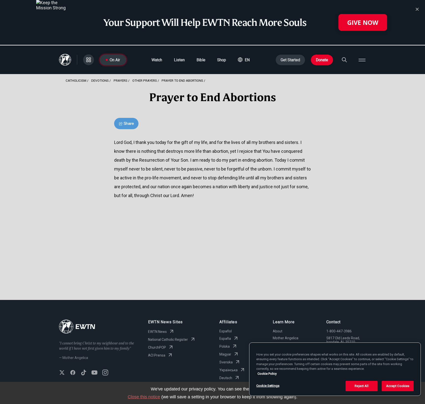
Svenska (226, 362)
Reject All (361, 386)
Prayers (120, 80)
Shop (221, 60)
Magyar (225, 354)
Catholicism (76, 80)
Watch (157, 60)
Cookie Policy (267, 373)
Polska (224, 346)
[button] (244, 59)
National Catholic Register (168, 340)
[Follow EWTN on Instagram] (105, 373)
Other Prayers (144, 80)
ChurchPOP (157, 347)
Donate (322, 60)
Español (225, 331)
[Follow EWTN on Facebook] (73, 373)
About (277, 331)
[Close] (417, 9)
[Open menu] (362, 59)
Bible (201, 60)
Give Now (362, 22)
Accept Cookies (398, 386)
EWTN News (157, 332)
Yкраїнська (228, 370)
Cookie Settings (267, 386)
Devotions (100, 80)
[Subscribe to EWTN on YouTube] (94, 373)
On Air (115, 60)
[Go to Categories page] (88, 59)
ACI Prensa (156, 355)
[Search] (344, 59)
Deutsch (225, 378)
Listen (179, 60)
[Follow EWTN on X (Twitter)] (62, 373)
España (225, 339)
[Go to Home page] (77, 327)
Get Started (290, 60)
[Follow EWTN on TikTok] (84, 373)
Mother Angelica (285, 338)
